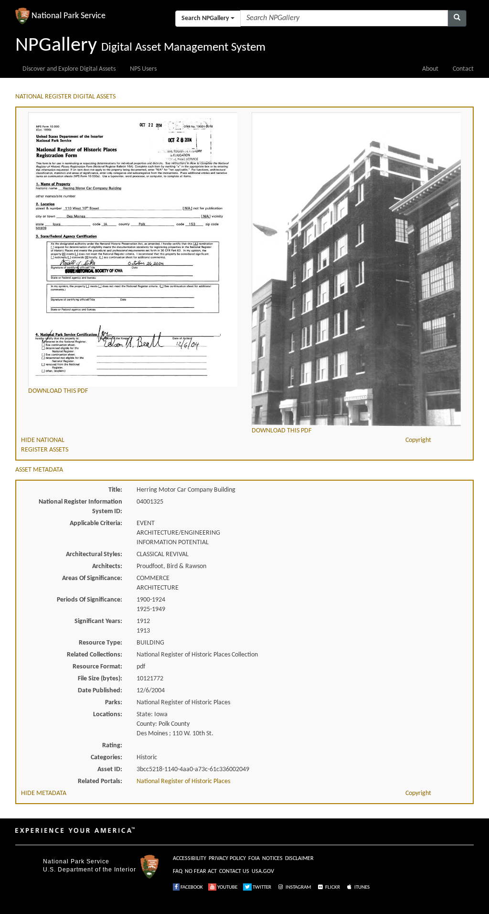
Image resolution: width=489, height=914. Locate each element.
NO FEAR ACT (201, 871)
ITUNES (361, 887)
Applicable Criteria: (96, 523)
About (430, 69)
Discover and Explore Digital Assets (69, 69)
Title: (115, 490)
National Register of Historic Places (183, 781)
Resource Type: (100, 642)
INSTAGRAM (298, 887)
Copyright (418, 440)
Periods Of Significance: (89, 599)
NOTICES (272, 858)
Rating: (112, 745)
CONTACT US (234, 871)
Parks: (113, 702)
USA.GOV (263, 871)
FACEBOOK (191, 887)
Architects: (107, 566)
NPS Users (143, 69)
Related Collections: (94, 654)
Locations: (107, 714)
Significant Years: (98, 621)
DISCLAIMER (299, 858)
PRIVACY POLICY (227, 858)
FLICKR (332, 887)
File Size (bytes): (100, 678)
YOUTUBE (226, 887)
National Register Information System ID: (80, 506)
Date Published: (100, 690)
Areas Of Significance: (92, 578)
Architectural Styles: (94, 554)
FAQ (177, 871)
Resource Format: (97, 666)
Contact (463, 69)
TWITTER (261, 887)
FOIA (254, 858)
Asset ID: (109, 769)
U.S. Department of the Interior (89, 869)
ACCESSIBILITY (189, 858)
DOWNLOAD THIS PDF (58, 391)
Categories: (106, 757)
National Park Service (76, 861)
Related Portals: (100, 781)
